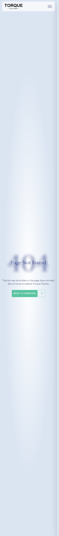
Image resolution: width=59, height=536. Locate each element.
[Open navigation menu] (49, 6)
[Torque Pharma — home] (14, 6)
